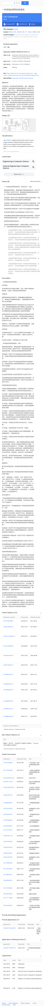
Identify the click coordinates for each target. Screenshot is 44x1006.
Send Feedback (13, 1003)
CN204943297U (7, 814)
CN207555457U (7, 841)
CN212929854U (7, 888)
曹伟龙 (11, 32)
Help (14, 1004)
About (4, 1003)
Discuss (30, 78)
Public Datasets (25, 1003)
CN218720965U (7, 905)
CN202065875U (7, 826)
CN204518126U (7, 847)
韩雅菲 (35, 32)
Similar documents (13, 75)
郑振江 (30, 32)
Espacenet (15, 78)
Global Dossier (23, 78)
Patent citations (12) (12, 73)
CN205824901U (8, 674)
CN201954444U (8, 627)
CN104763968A (7, 762)
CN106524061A (8, 690)
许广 (26, 32)
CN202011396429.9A (9, 928)
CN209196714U (7, 835)
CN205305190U (8, 655)
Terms (34, 1003)
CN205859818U (7, 802)
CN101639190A (7, 808)
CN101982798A (8, 621)
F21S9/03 (8, 140)
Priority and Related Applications (29, 75)
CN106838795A (8, 701)
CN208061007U (8, 708)
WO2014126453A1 (9, 636)
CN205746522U (8, 665)
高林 (38, 32)
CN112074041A (7, 830)
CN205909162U (8, 684)
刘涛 (22, 32)
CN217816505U (7, 869)
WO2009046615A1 (8, 778)
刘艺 (15, 32)
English (16, 29)
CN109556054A (7, 820)
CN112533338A (7, 770)
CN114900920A (7, 863)
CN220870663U (7, 894)
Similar (33, 24)
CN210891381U (7, 874)
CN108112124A (7, 781)
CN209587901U (7, 880)
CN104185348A (8, 646)
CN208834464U (8, 716)
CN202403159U (7, 795)
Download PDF (10, 24)
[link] (18, 144)
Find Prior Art (23, 24)
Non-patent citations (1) (26, 73)
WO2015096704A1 (8, 787)
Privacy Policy (6, 1004)
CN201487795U (7, 857)
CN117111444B (7, 898)
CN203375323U (7, 853)
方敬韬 (19, 32)
